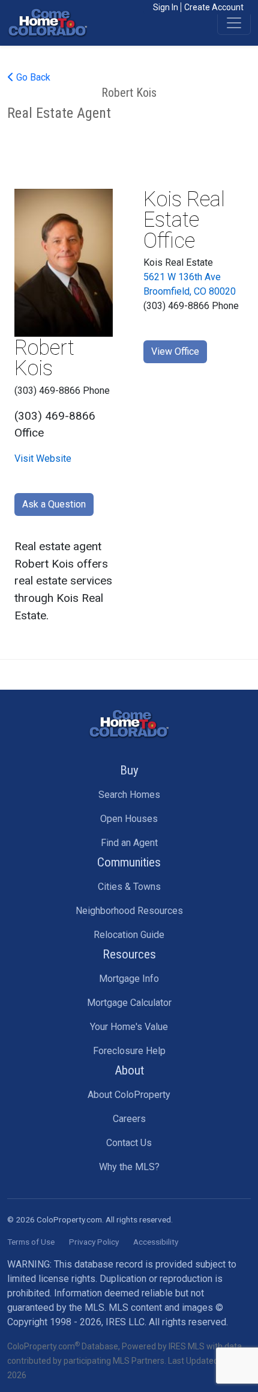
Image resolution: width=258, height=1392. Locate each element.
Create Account (214, 7)
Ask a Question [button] (54, 504)
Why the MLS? (129, 1167)
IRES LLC (125, 1322)
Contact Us (129, 1142)
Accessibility (155, 1241)
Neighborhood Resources (129, 910)
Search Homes (129, 794)
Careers (129, 1118)
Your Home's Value (129, 1026)
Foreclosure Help (129, 1050)
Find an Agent (129, 842)
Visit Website (42, 458)
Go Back (32, 77)
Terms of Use (31, 1241)
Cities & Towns (129, 886)
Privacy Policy (94, 1241)
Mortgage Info (129, 978)
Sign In (165, 7)
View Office (175, 351)
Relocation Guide (129, 934)
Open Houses (129, 818)
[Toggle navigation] (234, 23)
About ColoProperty (129, 1094)
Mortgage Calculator (129, 1002)
